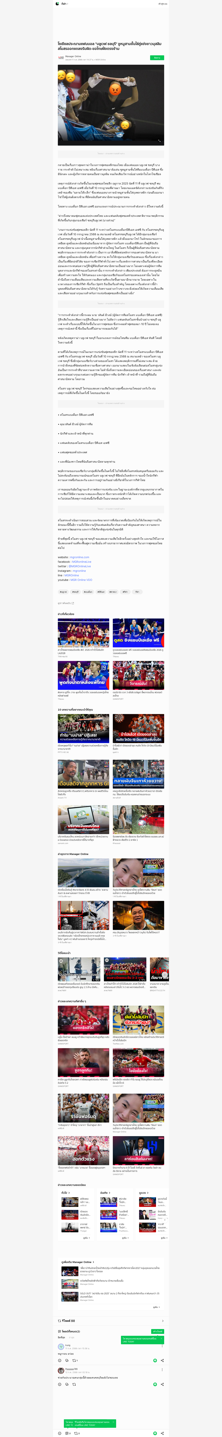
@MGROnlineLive (80, 566)
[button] (60, 1360)
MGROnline (71, 575)
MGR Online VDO (81, 579)
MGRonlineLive (81, 561)
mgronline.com (79, 557)
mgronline (79, 570)
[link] (67, 1360)
